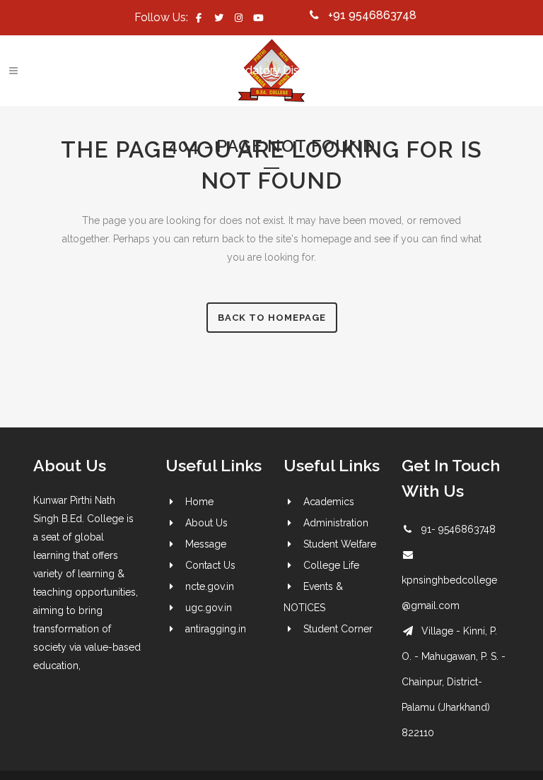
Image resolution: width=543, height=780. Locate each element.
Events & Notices (170, 70)
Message (205, 544)
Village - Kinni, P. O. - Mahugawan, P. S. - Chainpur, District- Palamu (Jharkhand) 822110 (454, 681)
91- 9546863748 (458, 529)
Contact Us (81, 70)
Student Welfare (339, 544)
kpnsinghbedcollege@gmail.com (146, 47)
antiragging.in (215, 628)
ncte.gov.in (209, 586)
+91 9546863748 (372, 15)
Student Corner (338, 628)
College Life (331, 565)
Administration (335, 522)
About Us (206, 522)
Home (199, 501)
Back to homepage (272, 317)
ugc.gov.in (208, 607)
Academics (328, 501)
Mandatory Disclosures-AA (293, 70)
